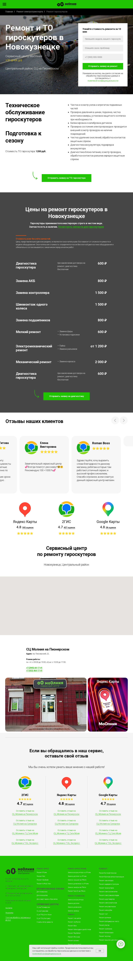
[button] (66, 396)
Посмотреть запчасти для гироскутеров (81, 226)
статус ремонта (47, 922)
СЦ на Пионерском (43, 907)
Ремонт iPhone (42, 872)
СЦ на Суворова (42, 911)
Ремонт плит (103, 914)
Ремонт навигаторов (106, 880)
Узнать (39, 922)
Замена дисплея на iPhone (77, 876)
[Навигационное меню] (4, 4)
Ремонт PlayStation (74, 933)
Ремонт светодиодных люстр (109, 921)
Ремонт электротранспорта (29, 11)
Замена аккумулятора (76, 900)
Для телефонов (42, 892)
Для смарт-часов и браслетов (47, 899)
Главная (9, 11)
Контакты (8, 908)
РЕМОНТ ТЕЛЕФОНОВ (76, 896)
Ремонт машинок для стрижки (109, 940)
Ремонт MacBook (42, 880)
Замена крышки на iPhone (77, 880)
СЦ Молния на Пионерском (25, 814)
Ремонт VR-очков (74, 937)
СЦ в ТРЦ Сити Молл (44, 915)
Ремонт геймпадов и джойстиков (79, 929)
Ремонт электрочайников (108, 903)
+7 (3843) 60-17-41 (34, 668)
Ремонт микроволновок (107, 907)
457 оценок (69, 527)
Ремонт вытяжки (105, 918)
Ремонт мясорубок (105, 910)
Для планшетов (42, 895)
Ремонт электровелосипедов (109, 895)
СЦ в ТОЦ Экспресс (44, 918)
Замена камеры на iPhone (77, 887)
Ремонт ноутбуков (74, 922)
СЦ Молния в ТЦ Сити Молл (25, 833)
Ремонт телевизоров (106, 933)
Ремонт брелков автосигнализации (111, 877)
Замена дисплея (73, 903)
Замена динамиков (74, 907)
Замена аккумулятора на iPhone (79, 872)
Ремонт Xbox (72, 926)
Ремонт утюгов (104, 925)
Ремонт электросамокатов (108, 892)
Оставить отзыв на (25, 811)
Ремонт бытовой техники (107, 873)
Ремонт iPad (41, 876)
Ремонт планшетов (74, 918)
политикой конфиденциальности (103, 81)
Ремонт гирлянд (104, 936)
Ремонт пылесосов (105, 929)
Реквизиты (9, 913)
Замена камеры (73, 911)
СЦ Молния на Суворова (25, 824)
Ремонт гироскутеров (106, 888)
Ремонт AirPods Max (44, 884)
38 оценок (111, 527)
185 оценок (28, 527)
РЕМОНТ (40, 869)
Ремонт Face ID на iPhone (76, 891)
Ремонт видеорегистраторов (109, 884)
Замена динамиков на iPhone (78, 884)
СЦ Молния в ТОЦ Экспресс (25, 843)
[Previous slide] (115, 420)
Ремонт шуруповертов (107, 899)
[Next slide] (124, 420)
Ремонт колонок (73, 940)
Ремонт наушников (74, 944)
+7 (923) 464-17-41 (34, 671)
